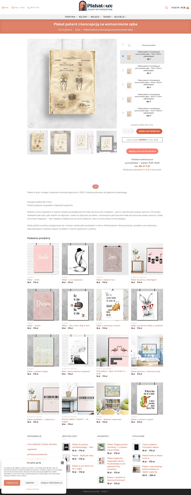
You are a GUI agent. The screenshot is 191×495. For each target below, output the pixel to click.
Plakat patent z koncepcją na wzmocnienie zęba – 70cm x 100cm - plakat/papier (148, 110)
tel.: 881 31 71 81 (142, 166)
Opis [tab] (95, 186)
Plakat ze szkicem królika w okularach (147, 326)
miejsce (95, 16)
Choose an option (149, 45)
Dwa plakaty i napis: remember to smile (110, 372)
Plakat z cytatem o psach (142, 419)
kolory (83, 16)
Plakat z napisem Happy (37, 371)
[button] (62, 462)
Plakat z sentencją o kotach (108, 326)
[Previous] (32, 84)
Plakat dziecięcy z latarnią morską (145, 371)
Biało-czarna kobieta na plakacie (76, 371)
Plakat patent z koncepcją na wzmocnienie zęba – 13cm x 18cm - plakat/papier (148, 54)
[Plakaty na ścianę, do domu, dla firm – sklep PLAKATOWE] (95, 7)
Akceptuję (12, 483)
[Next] (112, 84)
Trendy (107, 16)
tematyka (70, 16)
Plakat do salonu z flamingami (144, 280)
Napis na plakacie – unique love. (41, 419)
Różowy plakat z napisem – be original (75, 420)
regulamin (32, 449)
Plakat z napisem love (105, 280)
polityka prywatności (32, 489)
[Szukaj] (166, 7)
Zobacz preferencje (51, 483)
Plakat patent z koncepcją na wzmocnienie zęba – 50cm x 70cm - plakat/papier (149, 96)
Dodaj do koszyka (149, 131)
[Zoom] (30, 125)
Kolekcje (119, 16)
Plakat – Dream (34, 326)
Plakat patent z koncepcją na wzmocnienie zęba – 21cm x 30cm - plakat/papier (149, 68)
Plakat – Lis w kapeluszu (72, 280)
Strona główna (65, 29)
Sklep (78, 29)
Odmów (30, 483)
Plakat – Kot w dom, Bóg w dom (76, 326)
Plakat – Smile (33, 280)
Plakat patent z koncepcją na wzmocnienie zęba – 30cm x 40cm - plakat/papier (149, 82)
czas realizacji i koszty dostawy (42, 444)
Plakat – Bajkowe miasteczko (108, 419)
